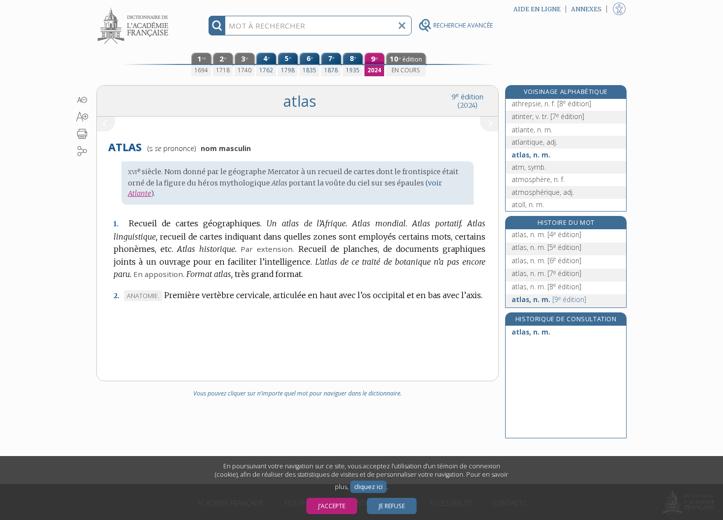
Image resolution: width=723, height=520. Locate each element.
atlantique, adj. (534, 142)
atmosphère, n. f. (538, 179)
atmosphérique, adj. (543, 192)
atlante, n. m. (532, 129)
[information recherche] (217, 25)
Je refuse (392, 506)
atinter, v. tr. (548, 116)
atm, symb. (529, 167)
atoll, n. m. (528, 204)
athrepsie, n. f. (551, 103)
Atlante (139, 193)
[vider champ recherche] (402, 25)
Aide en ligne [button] (537, 9)
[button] (82, 100)
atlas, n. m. (531, 154)
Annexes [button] (586, 9)
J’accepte (331, 506)
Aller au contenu (134, 8)
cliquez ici (368, 487)
